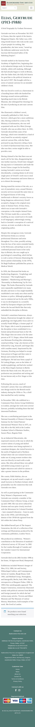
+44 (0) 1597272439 (21, 645)
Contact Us (17, 676)
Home (18, 669)
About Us (17, 674)
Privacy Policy (17, 681)
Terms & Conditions (17, 679)
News (17, 671)
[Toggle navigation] (31, 8)
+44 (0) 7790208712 (21, 648)
